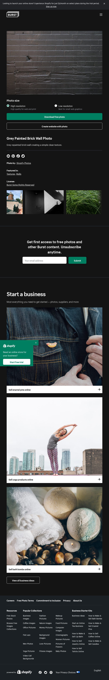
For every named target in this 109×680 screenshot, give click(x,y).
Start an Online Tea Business (78, 624)
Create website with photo (54, 126)
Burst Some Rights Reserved (20, 184)
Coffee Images (29, 622)
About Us (77, 600)
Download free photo (54, 116)
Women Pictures (63, 639)
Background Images (44, 636)
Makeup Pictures (59, 617)
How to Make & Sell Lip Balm (78, 635)
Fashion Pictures (42, 617)
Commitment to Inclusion (48, 600)
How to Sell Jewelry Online (78, 642)
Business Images (27, 617)
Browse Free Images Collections (12, 625)
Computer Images (60, 629)
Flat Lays (26, 634)
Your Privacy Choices (66, 672)
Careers (10, 600)
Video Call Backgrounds (28, 657)
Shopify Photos (23, 162)
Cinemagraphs (62, 634)
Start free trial (16, 362)
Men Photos (28, 643)
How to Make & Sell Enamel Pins (94, 625)
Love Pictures (45, 643)
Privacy (67, 600)
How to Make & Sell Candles (94, 642)
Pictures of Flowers (60, 645)
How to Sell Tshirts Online (78, 650)
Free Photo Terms (25, 600)
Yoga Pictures (29, 650)
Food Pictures (61, 622)
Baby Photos (61, 650)
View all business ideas (23, 580)
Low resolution (65, 105)
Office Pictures (29, 627)
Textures (11, 173)
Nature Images (45, 622)
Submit (77, 260)
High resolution (18, 105)
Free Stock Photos (11, 617)
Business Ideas (78, 615)
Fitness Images (45, 650)
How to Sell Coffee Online (94, 635)
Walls (18, 173)
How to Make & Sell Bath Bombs (95, 617)
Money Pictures (46, 627)
